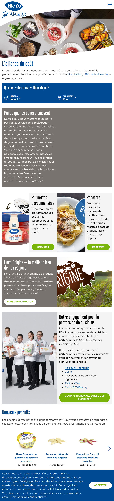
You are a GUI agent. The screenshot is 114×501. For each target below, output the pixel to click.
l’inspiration (75, 74)
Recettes (98, 247)
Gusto (68, 371)
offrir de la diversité (95, 74)
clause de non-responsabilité (39, 485)
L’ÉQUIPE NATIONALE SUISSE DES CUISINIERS (84, 397)
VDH (77, 383)
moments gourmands (17, 134)
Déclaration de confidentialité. (28, 496)
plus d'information (20, 301)
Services (43, 247)
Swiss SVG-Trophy (76, 387)
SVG (67, 383)
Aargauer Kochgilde (77, 367)
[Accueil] (14, 17)
